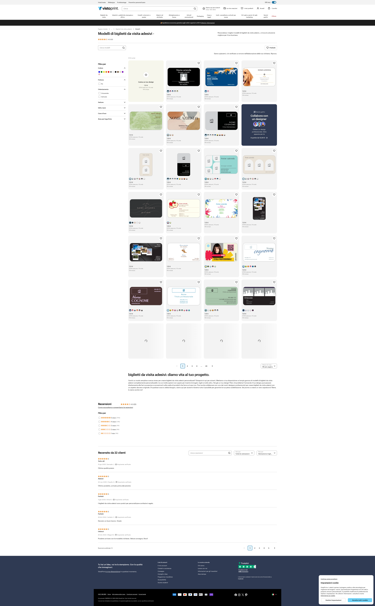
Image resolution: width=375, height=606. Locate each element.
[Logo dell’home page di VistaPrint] (108, 8)
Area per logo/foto (105, 119)
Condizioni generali (132, 594)
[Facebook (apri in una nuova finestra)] (236, 595)
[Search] (229, 453)
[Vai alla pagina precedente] (244, 548)
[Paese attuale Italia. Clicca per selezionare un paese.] (274, 594)
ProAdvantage (121, 2)
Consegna (161, 571)
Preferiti (272, 48)
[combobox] (158, 8)
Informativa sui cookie (328, 595)
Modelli (137, 29)
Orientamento (103, 89)
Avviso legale (142, 594)
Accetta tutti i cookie (360, 600)
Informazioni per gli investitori (207, 571)
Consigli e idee (162, 574)
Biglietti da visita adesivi (124, 29)
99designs (111, 2)
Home (109, 594)
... (111, 29)
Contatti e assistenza (164, 568)
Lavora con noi (202, 568)
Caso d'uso (102, 113)
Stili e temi (102, 108)
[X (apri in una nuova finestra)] (243, 595)
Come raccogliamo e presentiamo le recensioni (115, 407)
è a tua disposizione (112, 571)
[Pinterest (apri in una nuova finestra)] (246, 595)
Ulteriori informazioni (208, 23)
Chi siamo (201, 565)
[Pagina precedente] (177, 366)
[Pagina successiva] (212, 366)
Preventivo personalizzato (137, 2)
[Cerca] (195, 9)
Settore (101, 102)
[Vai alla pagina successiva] (274, 548)
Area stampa (202, 574)
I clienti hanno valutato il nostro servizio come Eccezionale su (255, 577)
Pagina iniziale (103, 29)
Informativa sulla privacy (118, 594)
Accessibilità (162, 580)
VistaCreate (102, 2)
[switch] (272, 2)
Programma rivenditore (165, 577)
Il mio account (162, 565)
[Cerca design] (123, 48)
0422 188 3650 (102, 594)
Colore (100, 68)
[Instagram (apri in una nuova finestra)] (239, 595)
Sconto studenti (163, 582)
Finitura (101, 80)
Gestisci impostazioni (333, 600)
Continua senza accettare (329, 579)
